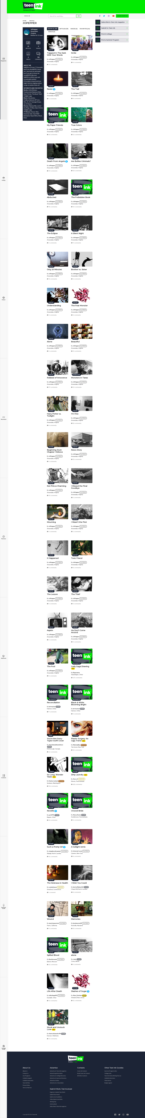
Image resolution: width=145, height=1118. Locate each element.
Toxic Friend (76, 558)
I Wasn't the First (79, 522)
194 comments (53, 786)
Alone (49, 342)
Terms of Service (27, 1087)
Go (79, 16)
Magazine (3, 60)
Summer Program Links (110, 1071)
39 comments (76, 459)
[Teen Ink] (35, 6)
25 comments (76, 928)
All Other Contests (82, 1075)
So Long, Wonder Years (55, 776)
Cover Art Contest (82, 1071)
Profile (31, 20)
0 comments (52, 603)
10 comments (52, 1000)
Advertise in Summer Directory (58, 1078)
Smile (73, 53)
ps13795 (51, 815)
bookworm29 (77, 923)
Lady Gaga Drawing (80, 666)
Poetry (3, 180)
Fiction (3, 299)
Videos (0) (51, 31)
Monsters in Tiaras (79, 378)
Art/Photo (3, 658)
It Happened (53, 558)
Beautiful (75, 342)
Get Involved (53, 1104)
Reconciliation (53, 702)
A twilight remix (78, 847)
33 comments (52, 171)
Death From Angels (56, 161)
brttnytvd (52, 706)
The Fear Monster (79, 306)
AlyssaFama (77, 815)
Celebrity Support (27, 1078)
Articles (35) (63, 28)
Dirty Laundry (77, 775)
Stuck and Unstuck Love (56, 1028)
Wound (50, 919)
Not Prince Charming (56, 486)
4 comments (52, 98)
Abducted (51, 197)
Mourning (51, 522)
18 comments (52, 207)
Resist (50, 89)
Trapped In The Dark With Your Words (56, 54)
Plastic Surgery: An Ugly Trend (79, 740)
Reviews (3, 538)
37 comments (52, 387)
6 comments (76, 279)
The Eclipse (52, 233)
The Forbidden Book (80, 197)
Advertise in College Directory (58, 1075)
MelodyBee (76, 745)
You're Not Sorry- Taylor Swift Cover (55, 740)
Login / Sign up (122, 16)
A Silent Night (77, 233)
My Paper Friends (55, 125)
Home (24, 20)
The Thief (75, 594)
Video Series (107, 1080)
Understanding (54, 306)
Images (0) (74, 28)
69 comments (52, 820)
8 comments (76, 98)
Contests (3, 777)
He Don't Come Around (78, 631)
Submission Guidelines (56, 1097)
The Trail (75, 89)
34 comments (76, 1000)
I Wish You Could (79, 883)
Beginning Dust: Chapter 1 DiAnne (55, 451)
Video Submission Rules (56, 1099)
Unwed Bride (77, 811)
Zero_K (75, 779)
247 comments (77, 677)
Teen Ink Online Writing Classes (112, 1075)
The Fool (51, 666)
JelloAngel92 (53, 995)
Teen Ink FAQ (26, 1083)
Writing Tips (53, 1101)
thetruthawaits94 (55, 1033)
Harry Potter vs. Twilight (54, 415)
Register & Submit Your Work (57, 1092)
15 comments (52, 279)
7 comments (52, 712)
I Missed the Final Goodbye (79, 487)
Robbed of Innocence (57, 378)
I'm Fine (74, 414)
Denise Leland (53, 781)
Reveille (50, 811)
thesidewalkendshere (56, 745)
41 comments (52, 1038)
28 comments (77, 170)
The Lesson (52, 594)
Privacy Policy (26, 1085)
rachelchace (53, 887)
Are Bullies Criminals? (81, 161)
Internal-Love (77, 851)
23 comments (76, 387)
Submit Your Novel (55, 1094)
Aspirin (50, 630)
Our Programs (26, 1075)
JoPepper (52, 59)
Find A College (106, 34)
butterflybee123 (78, 887)
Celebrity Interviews (28, 1080)
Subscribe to (112, 22)
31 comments (76, 351)
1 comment (52, 892)
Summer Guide (3, 908)
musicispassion (54, 923)
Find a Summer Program (110, 40)
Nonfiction (3, 419)
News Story (76, 450)
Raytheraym (53, 959)
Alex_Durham (77, 995)
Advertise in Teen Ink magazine (58, 1071)
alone (73, 955)
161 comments (77, 750)
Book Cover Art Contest (83, 1073)
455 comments (77, 784)
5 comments (76, 497)
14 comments (76, 62)
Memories (75, 919)
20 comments (52, 64)
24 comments (76, 134)
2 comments (52, 243)
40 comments (52, 856)
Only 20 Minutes (54, 269)
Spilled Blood (53, 955)
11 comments (76, 243)
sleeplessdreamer (54, 851)
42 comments (52, 752)
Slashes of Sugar (79, 991)
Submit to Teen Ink (108, 28)
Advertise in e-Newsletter (57, 1083)
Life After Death (54, 991)
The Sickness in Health (57, 883)
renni (74, 959)
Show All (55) (52, 28)
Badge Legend (108, 1083)
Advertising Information (56, 1073)
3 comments (52, 315)
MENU (26, 16)
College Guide (4, 1049)
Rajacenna (76, 672)
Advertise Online (54, 1080)
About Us (25, 1071)
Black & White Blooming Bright (78, 703)
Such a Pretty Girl (55, 847)
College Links (107, 1073)
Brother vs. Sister (79, 269)
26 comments (52, 134)
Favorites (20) (85, 28)
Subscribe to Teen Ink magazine (58, 1106)
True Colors (76, 125)
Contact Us (26, 1073)
